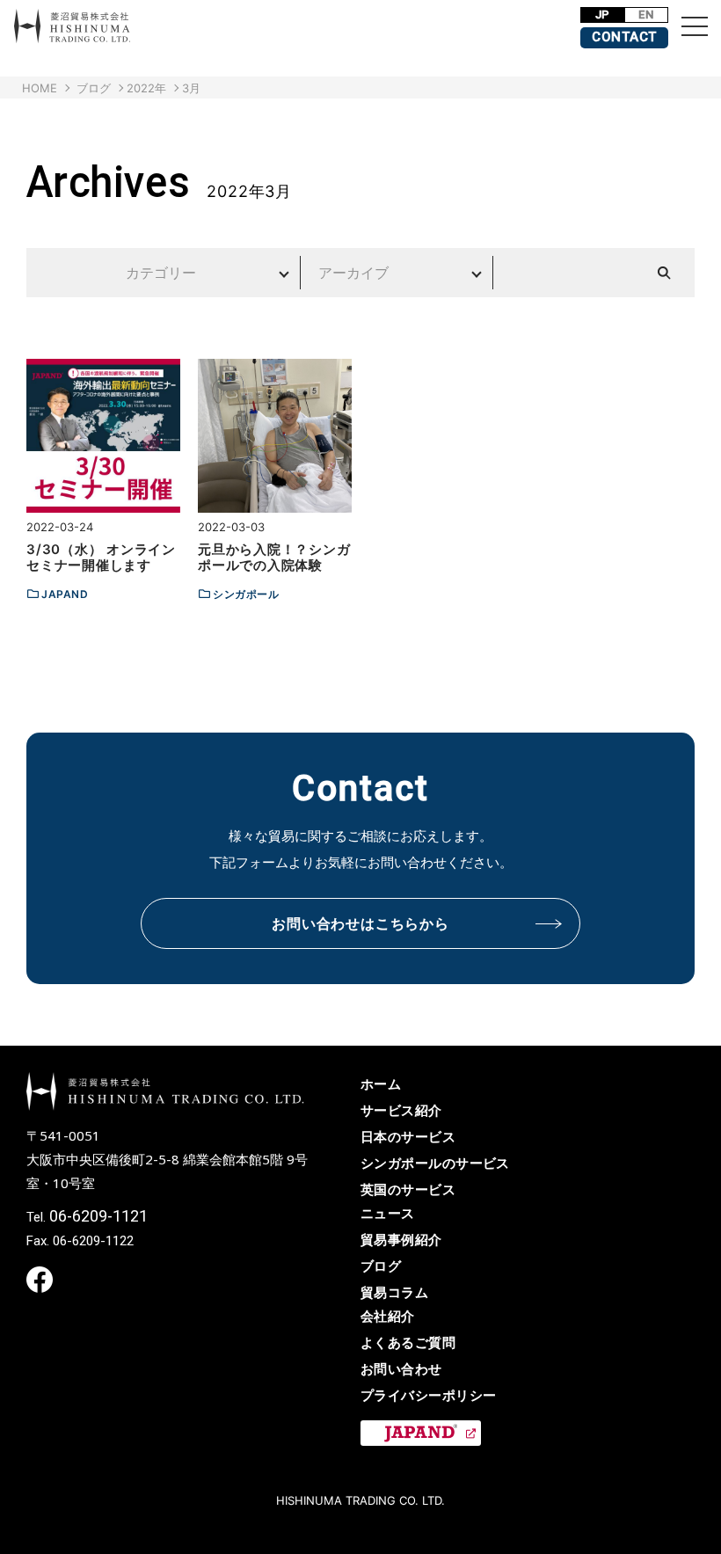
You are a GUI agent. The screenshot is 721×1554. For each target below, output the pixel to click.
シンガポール (246, 594)
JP (602, 14)
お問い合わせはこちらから (360, 923)
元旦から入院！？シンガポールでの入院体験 (274, 557)
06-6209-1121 (98, 1216)
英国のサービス (407, 1189)
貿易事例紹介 (401, 1239)
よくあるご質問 (407, 1342)
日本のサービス (407, 1136)
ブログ (380, 1266)
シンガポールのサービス (435, 1163)
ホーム (380, 1084)
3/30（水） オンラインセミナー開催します (101, 557)
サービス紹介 (401, 1110)
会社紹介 (387, 1316)
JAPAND (65, 594)
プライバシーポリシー (428, 1395)
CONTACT (624, 37)
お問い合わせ (401, 1369)
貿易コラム (394, 1292)
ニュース (387, 1213)
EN (645, 14)
